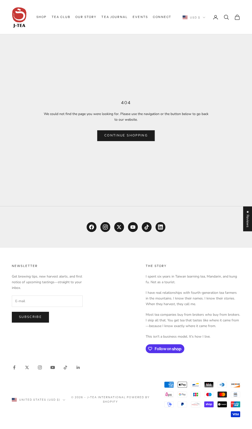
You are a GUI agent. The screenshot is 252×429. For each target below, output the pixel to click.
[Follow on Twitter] (27, 367)
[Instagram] (105, 227)
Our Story (85, 17)
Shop (41, 17)
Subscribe (30, 317)
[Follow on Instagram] (39, 367)
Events (140, 17)
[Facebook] (91, 227)
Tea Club (61, 17)
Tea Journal (114, 17)
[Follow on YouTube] (52, 367)
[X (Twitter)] (119, 227)
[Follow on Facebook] (14, 367)
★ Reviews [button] (247, 218)
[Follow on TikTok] (65, 367)
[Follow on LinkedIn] (78, 367)
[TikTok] (147, 227)
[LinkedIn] (160, 227)
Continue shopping (126, 135)
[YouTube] (133, 227)
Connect (162, 17)
